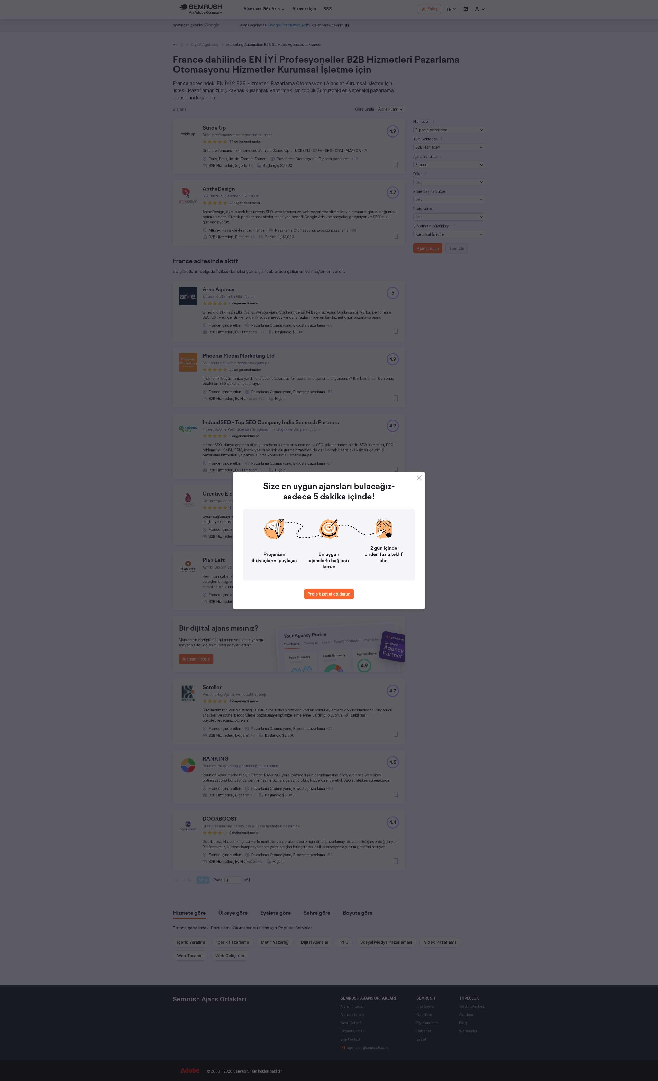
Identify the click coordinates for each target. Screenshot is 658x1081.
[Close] (419, 478)
